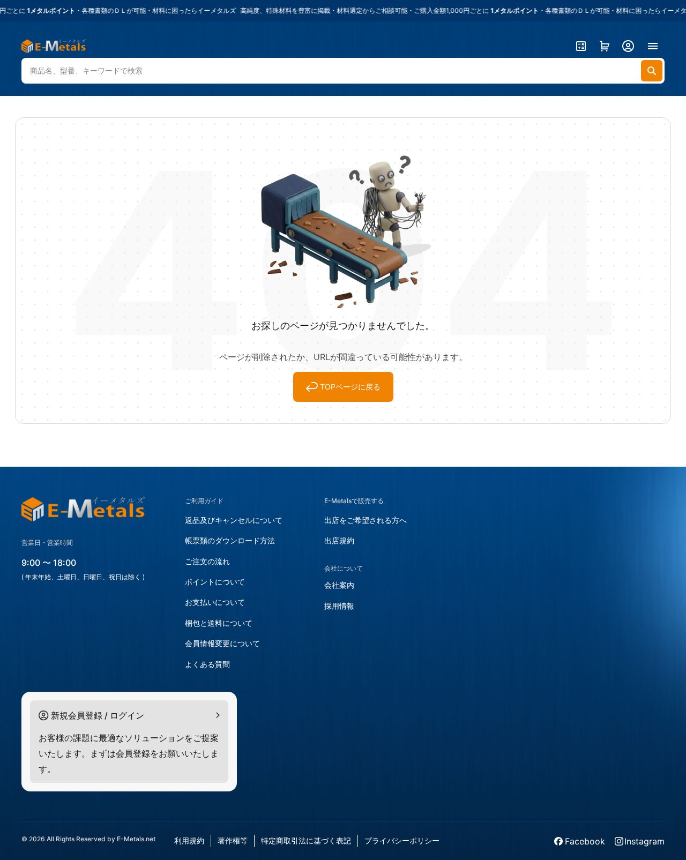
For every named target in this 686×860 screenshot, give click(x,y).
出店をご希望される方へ (365, 520)
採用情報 (339, 605)
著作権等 (233, 840)
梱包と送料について (218, 622)
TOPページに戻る (350, 386)
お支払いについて (215, 602)
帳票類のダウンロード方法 (230, 540)
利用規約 (189, 840)
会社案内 (339, 584)
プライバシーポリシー (401, 840)
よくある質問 (207, 664)
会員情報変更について (222, 643)
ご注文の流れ (207, 561)
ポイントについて (215, 581)
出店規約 (339, 540)
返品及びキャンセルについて (233, 520)
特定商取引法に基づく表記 (306, 840)
